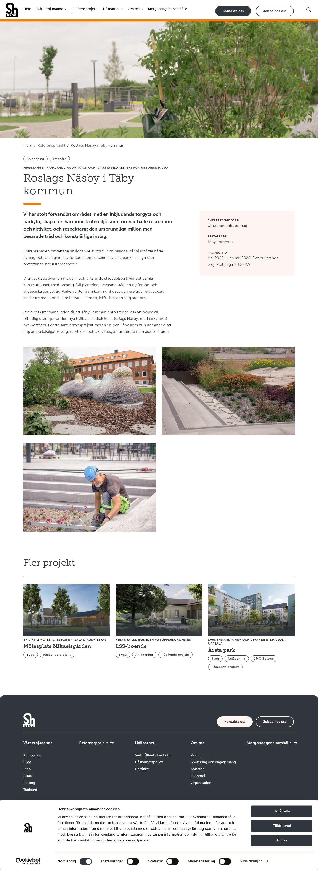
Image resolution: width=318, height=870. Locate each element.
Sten (27, 769)
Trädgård (30, 790)
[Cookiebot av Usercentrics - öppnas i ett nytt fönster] (28, 861)
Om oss (134, 9)
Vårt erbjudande (50, 9)
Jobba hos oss (274, 11)
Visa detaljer (251, 861)
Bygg (27, 762)
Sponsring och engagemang (213, 762)
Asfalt (27, 776)
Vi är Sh (197, 755)
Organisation (201, 783)
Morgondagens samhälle (167, 9)
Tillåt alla (282, 811)
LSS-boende (131, 646)
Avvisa (281, 840)
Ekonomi (198, 776)
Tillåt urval (282, 826)
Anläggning (32, 755)
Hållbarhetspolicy (149, 762)
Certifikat (142, 769)
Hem (27, 9)
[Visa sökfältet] (308, 9)
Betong (29, 783)
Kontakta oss (233, 11)
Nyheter (197, 769)
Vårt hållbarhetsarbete (152, 755)
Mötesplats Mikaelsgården (57, 646)
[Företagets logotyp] (11, 10)
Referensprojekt (84, 9)
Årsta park (221, 650)
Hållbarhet (111, 9)
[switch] (133, 861)
